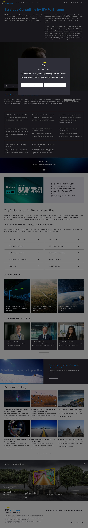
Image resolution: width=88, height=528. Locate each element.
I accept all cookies (55, 85)
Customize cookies (43, 88)
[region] (44, 76)
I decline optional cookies (32, 85)
